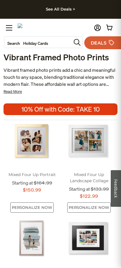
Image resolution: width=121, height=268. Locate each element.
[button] (97, 28)
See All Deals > (60, 9)
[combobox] (38, 42)
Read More (13, 91)
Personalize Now (32, 207)
